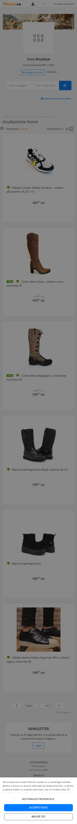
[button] (38, 797)
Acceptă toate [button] (38, 807)
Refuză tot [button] (38, 816)
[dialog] (38, 800)
